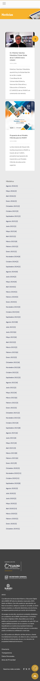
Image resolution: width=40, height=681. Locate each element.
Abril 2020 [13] (11, 508)
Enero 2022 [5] (11, 408)
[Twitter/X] (26, 669)
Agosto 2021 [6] (12, 433)
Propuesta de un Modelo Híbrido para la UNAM (19, 136)
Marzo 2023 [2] (11, 347)
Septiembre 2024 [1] (13, 267)
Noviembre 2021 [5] (13, 418)
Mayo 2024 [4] (11, 282)
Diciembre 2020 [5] (13, 468)
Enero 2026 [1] (11, 201)
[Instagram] (29, 669)
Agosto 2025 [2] (12, 221)
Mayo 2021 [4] (11, 443)
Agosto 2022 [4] (12, 382)
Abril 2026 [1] (11, 196)
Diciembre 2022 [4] (13, 362)
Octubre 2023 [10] (12, 312)
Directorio (5, 649)
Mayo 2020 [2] (11, 503)
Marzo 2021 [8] (11, 453)
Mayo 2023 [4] (11, 337)
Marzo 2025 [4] (11, 241)
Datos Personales (8, 656)
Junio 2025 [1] (11, 226)
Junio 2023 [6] (11, 332)
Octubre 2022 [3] (12, 372)
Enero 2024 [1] (11, 302)
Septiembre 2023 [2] (13, 317)
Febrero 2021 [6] (12, 458)
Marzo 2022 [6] (11, 398)
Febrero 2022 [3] (12, 403)
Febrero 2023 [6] (12, 352)
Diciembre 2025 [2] (13, 206)
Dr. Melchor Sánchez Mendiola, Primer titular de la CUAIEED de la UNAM (18, 56)
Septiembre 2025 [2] (13, 216)
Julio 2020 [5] (11, 493)
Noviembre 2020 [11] (13, 473)
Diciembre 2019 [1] (13, 529)
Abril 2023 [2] (11, 342)
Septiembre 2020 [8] (13, 483)
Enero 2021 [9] (11, 463)
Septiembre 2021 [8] (13, 428)
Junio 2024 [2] (11, 277)
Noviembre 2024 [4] (13, 256)
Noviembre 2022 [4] (13, 367)
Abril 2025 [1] (11, 236)
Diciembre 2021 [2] (13, 413)
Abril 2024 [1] (11, 287)
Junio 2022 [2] (11, 387)
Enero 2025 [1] (11, 251)
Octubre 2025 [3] (12, 211)
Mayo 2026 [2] (11, 191)
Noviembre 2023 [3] (13, 307)
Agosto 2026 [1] (12, 186)
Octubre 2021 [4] (12, 423)
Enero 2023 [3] (11, 357)
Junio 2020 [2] (11, 498)
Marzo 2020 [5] (11, 513)
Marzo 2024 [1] (11, 292)
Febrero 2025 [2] (12, 246)
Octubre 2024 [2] (12, 261)
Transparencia (7, 653)
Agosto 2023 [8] (12, 322)
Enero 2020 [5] (11, 524)
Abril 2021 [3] (11, 448)
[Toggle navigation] (4, 4)
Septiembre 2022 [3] (13, 377)
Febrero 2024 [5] (12, 297)
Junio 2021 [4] (11, 438)
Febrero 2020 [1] (12, 519)
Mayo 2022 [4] (11, 393)
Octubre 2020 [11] (12, 478)
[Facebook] (24, 669)
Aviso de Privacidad (8, 660)
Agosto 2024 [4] (12, 272)
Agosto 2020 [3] (12, 488)
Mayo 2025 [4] (11, 231)
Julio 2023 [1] (11, 327)
